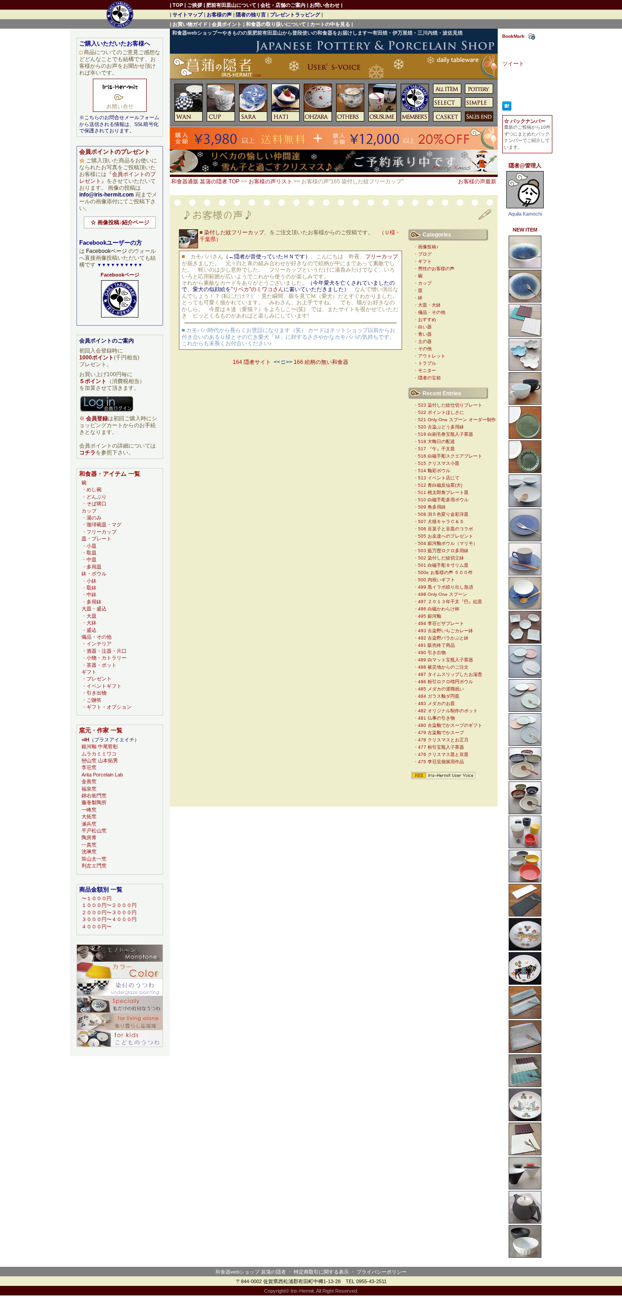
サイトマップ (188, 14)
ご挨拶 (194, 5)
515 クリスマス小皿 (438, 463)
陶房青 (89, 837)
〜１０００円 (97, 898)
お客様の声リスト (270, 181)
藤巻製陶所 (94, 802)
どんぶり (97, 496)
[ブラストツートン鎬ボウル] (525, 505)
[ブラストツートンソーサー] (525, 539)
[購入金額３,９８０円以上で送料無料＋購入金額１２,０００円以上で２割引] (334, 148)
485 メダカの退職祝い (441, 688)
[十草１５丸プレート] (525, 676)
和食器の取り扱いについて (276, 24)
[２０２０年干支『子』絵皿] (525, 1119)
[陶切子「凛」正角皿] (525, 335)
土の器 (425, 341)
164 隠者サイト (252, 362)
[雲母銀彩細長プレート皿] (525, 1017)
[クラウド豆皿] (525, 369)
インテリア (99, 643)
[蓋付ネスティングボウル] (525, 846)
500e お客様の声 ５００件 (445, 572)
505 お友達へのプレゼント (445, 536)
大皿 (92, 616)
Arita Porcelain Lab (102, 774)
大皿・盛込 (94, 608)
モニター (427, 370)
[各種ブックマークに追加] (532, 38)
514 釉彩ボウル (434, 470)
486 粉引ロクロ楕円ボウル (445, 681)
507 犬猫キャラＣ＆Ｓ (441, 521)
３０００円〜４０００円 (109, 919)
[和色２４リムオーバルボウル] (525, 778)
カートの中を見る (330, 24)
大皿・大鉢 (429, 304)
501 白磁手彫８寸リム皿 (443, 565)
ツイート (513, 63)
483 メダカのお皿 (436, 703)
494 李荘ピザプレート (441, 623)
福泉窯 (89, 788)
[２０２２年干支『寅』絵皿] (525, 949)
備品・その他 (431, 312)
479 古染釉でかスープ (441, 732)
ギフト (425, 261)
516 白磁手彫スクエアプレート (450, 456)
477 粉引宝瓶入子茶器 (441, 747)
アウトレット (431, 355)
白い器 (425, 326)
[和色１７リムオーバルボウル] (525, 812)
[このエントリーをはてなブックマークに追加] (506, 109)
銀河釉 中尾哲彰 (100, 746)
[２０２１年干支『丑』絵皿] (525, 983)
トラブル (427, 363)
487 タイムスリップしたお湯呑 (450, 674)
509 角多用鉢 (432, 506)
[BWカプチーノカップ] (525, 403)
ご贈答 (94, 700)
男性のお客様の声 (436, 268)
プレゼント (99, 678)
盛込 (92, 630)
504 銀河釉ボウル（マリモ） (448, 543)
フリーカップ (381, 256)
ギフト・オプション (109, 707)
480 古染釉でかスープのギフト (450, 725)
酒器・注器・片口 (107, 651)
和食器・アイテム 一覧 (109, 473)
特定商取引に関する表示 (321, 1272)
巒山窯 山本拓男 (100, 760)
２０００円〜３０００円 (109, 912)
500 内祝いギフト (436, 579)
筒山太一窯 (94, 859)
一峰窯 (89, 809)
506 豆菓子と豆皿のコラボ (445, 528)
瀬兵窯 (89, 823)
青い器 (425, 334)
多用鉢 (94, 602)
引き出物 (97, 692)
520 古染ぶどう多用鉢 (441, 426)
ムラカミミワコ (99, 753)
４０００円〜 (97, 926)
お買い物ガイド (190, 24)
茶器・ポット (102, 665)
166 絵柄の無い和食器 (321, 362)
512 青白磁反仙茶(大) (440, 485)
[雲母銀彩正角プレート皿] (525, 1051)
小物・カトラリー (107, 657)
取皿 (92, 552)
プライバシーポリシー (382, 1272)
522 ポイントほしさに (441, 412)
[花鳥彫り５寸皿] (525, 471)
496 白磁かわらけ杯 (438, 608)
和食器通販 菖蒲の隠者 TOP (205, 181)
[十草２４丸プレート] (525, 744)
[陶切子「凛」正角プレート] (525, 1153)
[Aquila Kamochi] (525, 209)
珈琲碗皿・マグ (104, 524)
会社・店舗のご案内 (283, 5)
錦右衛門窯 (94, 795)
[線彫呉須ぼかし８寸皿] (525, 300)
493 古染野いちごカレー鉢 (445, 630)
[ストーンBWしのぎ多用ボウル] (525, 1256)
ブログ (425, 254)
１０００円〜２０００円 (109, 905)
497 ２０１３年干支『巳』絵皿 (450, 601)
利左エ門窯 (94, 865)
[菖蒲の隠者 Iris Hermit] (119, 318)
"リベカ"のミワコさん (257, 289)
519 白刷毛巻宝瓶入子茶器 (445, 434)
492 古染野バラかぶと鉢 (443, 637)
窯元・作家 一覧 (100, 730)
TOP (178, 5)
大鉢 (92, 622)
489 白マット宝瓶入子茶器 (445, 659)
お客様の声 (219, 14)
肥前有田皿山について (231, 5)
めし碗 (94, 489)
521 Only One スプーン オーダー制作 (457, 419)
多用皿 (94, 566)
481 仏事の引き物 (436, 718)
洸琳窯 (89, 851)
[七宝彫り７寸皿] (525, 437)
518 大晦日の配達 (436, 441)
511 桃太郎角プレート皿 (443, 492)
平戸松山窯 (94, 830)
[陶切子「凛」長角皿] (525, 1085)
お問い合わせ (325, 5)
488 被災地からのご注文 (443, 667)
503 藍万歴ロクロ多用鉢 (443, 550)
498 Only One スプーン (442, 594)
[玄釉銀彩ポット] (525, 1222)
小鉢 (92, 581)
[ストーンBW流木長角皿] (525, 915)
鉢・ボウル (94, 573)
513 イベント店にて (438, 477)
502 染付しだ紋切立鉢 (441, 557)
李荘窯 (89, 767)
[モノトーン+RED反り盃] (525, 1187)
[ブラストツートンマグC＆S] (525, 573)
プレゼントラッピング (295, 14)
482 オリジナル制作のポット (448, 710)
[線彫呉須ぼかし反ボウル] (525, 266)
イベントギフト (104, 686)
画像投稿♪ (428, 246)
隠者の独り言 (251, 14)
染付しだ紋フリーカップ (234, 232)
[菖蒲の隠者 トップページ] (334, 70)
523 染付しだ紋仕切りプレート (450, 405)
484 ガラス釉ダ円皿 (438, 696)
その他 (425, 348)
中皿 (92, 559)
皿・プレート (97, 538)
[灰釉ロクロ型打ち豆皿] (525, 642)
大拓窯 (89, 816)
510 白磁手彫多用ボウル (443, 499)
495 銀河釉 (429, 616)
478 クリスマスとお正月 (443, 739)
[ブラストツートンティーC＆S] (525, 608)
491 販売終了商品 (436, 645)
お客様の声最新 (477, 181)
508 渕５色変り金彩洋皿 (443, 514)
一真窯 (89, 844)
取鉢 (92, 587)
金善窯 (89, 781)
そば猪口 (97, 503)
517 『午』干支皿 (436, 448)
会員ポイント (227, 24)
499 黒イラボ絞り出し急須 (445, 587)
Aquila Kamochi (525, 214)
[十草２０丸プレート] (525, 710)
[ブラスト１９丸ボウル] (525, 880)
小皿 (92, 546)
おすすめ (427, 319)
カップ (425, 283)
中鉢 (92, 594)
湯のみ (94, 517)
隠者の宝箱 (429, 377)
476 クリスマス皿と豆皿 (443, 754)
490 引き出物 (432, 652)
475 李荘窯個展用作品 (441, 761)
